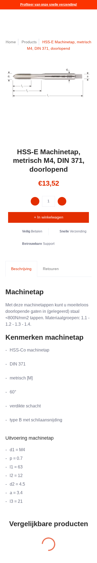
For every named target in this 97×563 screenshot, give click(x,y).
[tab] (21, 269)
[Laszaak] (20, 19)
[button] (63, 19)
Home (11, 42)
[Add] (62, 201)
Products (29, 42)
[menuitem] (63, 19)
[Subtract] (35, 201)
